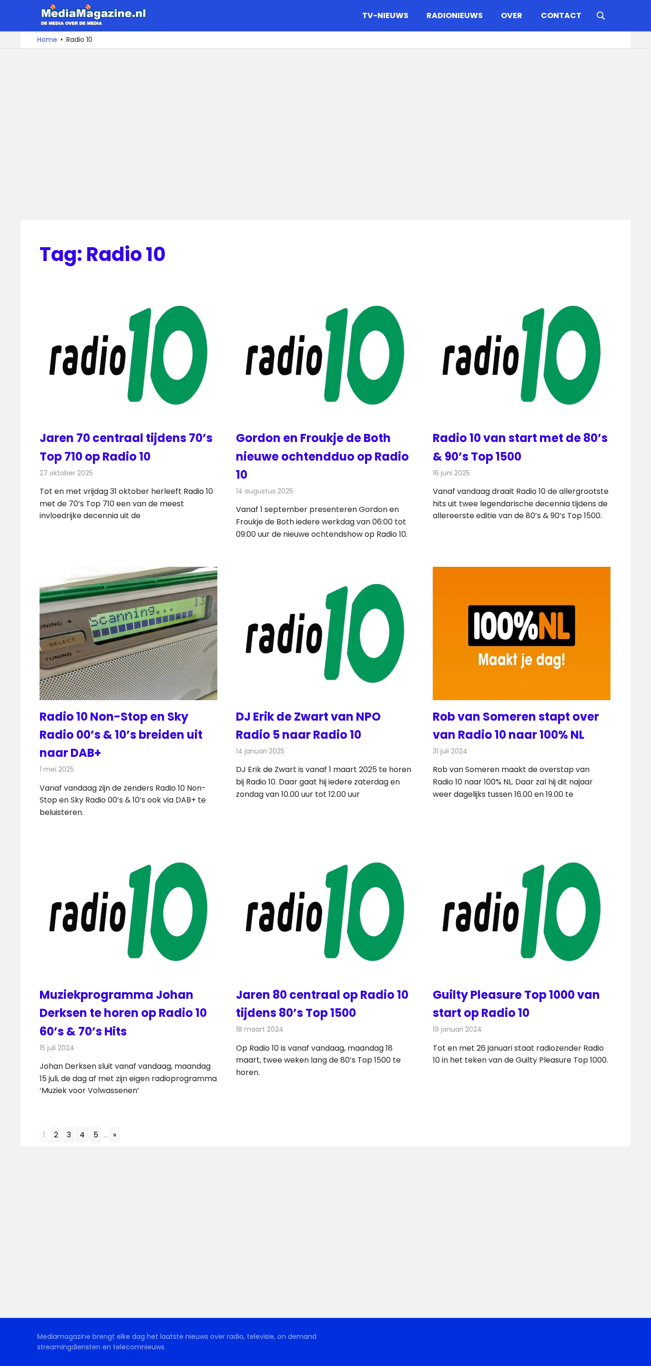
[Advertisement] (325, 134)
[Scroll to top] (636, 1351)
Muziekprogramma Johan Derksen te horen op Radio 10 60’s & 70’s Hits (123, 1013)
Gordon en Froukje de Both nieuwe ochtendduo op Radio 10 (322, 456)
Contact (561, 15)
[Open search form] (600, 15)
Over (511, 15)
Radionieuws (455, 15)
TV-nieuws (385, 15)
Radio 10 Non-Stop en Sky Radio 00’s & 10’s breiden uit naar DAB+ (121, 735)
